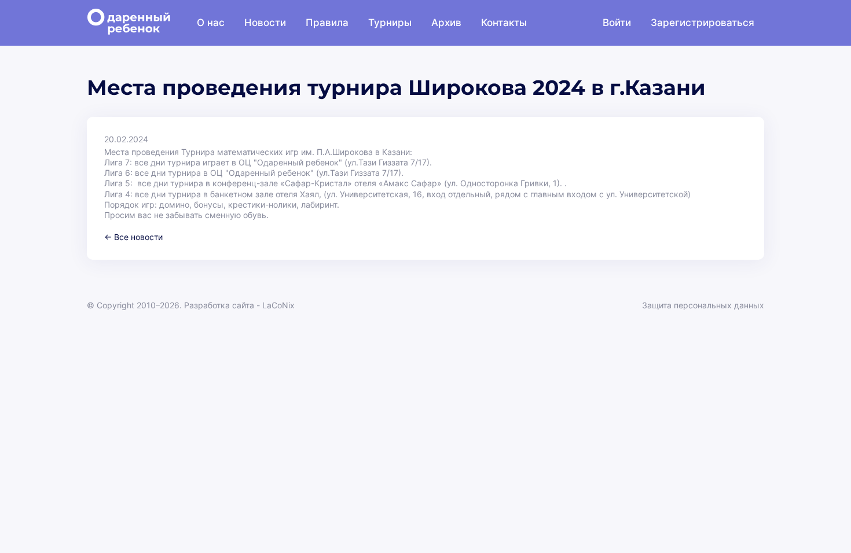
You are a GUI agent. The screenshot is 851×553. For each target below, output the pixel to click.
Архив (446, 22)
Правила (327, 22)
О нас (211, 22)
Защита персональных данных (703, 305)
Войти (617, 22)
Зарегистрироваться (702, 22)
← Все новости (133, 237)
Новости (265, 22)
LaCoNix (278, 305)
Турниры (390, 22)
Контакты (504, 22)
